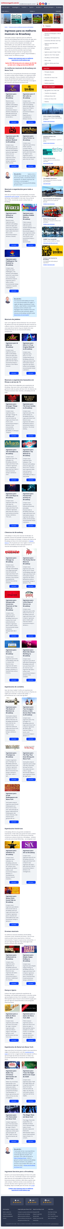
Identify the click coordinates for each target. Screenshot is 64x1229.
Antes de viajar (5, 7)
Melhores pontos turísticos (24, 1216)
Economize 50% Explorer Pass (52, 38)
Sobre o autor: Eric (7, 1212)
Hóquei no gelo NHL (37, 1214)
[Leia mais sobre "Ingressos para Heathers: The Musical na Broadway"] (29, 443)
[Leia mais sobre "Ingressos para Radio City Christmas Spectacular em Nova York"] (12, 1065)
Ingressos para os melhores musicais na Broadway (21, 27)
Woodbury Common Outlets (52, 57)
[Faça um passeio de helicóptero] (52, 191)
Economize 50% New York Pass (53, 40)
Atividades (38, 7)
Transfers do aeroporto (51, 93)
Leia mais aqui (46, 183)
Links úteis (50, 1209)
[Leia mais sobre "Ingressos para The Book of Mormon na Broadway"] (12, 701)
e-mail (32, 1185)
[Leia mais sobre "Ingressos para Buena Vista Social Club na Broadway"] (12, 890)
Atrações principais (48, 7)
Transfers (23, 7)
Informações (6, 1209)
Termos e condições (7, 1214)
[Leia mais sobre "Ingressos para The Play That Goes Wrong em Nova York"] (29, 747)
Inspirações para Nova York (24, 1209)
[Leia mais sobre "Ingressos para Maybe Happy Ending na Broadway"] (29, 949)
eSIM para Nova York (50, 96)
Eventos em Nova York (50, 99)
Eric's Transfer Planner (53, 1216)
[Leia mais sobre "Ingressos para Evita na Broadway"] (12, 644)
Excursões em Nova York (51, 77)
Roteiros (47, 101)
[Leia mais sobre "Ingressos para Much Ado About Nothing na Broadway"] (29, 644)
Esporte (31, 7)
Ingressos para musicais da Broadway (51, 48)
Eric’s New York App (52, 1212)
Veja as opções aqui (48, 163)
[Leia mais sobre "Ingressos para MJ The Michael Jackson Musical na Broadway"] (12, 130)
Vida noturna (48, 74)
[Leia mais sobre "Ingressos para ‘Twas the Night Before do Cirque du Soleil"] (29, 1065)
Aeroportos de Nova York (23, 1220)
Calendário (58, 11)
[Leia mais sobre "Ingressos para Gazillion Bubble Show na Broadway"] (29, 207)
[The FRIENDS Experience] (52, 171)
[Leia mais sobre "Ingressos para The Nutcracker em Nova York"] (12, 1109)
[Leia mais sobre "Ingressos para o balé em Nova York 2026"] (12, 1008)
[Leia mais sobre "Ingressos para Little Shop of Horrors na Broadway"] (29, 594)
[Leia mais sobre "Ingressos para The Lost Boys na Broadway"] (12, 488)
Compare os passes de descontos (25, 1212)
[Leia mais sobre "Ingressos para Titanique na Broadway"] (12, 747)
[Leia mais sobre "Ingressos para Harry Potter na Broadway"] (29, 130)
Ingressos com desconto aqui (50, 243)
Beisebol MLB (36, 1216)
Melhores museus (49, 80)
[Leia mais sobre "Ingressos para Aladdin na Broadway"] (12, 88)
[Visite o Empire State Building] (52, 109)
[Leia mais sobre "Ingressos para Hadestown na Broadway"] (12, 949)
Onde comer (5, 11)
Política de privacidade (8, 1216)
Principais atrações (49, 72)
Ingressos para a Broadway (24, 1214)
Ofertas (32, 11)
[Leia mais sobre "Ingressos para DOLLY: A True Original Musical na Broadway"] (29, 337)
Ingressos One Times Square (52, 55)
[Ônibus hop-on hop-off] (52, 211)
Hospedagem (15, 7)
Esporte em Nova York (38, 1209)
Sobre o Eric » (32, 174)
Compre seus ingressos (49, 121)
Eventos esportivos (49, 83)
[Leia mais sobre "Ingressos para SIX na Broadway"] (29, 844)
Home (6, 27)
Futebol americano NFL (38, 1218)
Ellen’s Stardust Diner (20, 1158)
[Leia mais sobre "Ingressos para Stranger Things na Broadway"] (12, 398)
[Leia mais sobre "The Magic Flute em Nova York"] (29, 1109)
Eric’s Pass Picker (51, 1214)
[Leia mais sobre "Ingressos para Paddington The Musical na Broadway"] (12, 253)
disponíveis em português (21, 315)
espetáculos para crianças (12, 196)
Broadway (58, 7)
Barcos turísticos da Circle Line (24, 1218)
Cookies (4, 1218)
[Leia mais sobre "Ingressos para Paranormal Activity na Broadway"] (29, 488)
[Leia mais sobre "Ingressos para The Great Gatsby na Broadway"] (29, 398)
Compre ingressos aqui (49, 264)
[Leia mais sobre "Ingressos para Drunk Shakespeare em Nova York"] (12, 787)
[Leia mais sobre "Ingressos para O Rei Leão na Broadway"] (29, 88)
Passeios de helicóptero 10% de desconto (53, 34)
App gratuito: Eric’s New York (52, 90)
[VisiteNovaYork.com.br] (10, 3)
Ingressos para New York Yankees (51, 44)
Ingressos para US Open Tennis (52, 52)
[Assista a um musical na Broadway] (52, 251)
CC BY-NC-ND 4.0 (54, 1223)
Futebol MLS (35, 1220)
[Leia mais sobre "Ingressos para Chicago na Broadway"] (12, 552)
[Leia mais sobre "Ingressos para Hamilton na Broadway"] (12, 844)
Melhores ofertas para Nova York (52, 63)
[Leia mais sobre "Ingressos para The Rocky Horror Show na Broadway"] (29, 552)
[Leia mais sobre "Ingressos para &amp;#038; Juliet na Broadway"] (12, 337)
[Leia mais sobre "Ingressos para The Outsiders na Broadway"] (12, 443)
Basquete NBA (36, 1212)
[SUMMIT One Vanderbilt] (52, 232)
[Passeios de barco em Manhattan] (52, 129)
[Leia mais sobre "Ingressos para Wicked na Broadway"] (12, 207)
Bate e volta (48, 60)
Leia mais (13, 122)
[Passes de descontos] (52, 151)
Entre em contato (52, 1218)
